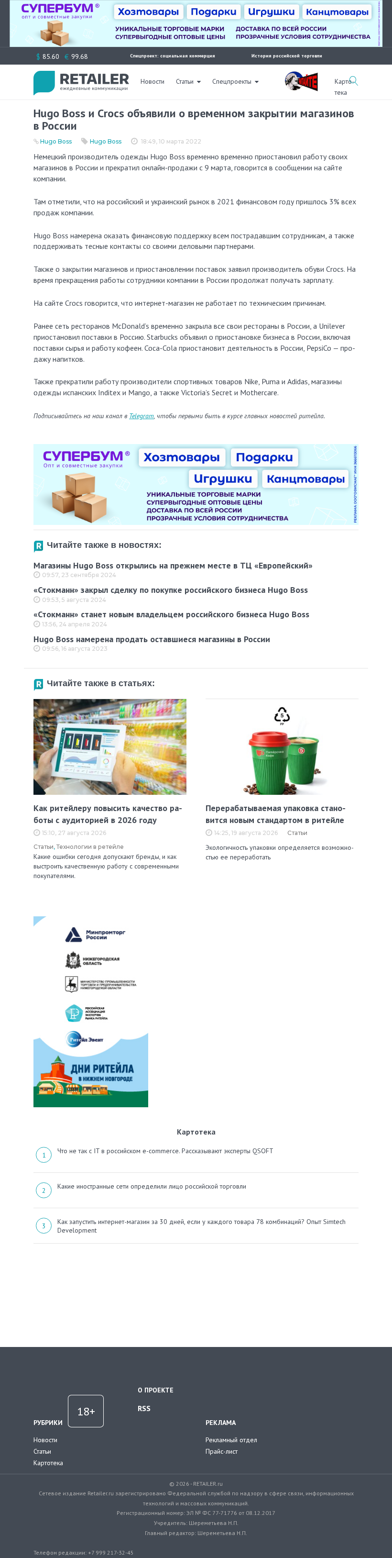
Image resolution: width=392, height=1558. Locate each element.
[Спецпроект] (301, 76)
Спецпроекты (231, 81)
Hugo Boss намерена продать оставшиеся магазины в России (151, 639)
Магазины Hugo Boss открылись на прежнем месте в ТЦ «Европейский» (173, 565)
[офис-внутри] (196, 448)
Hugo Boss (56, 141)
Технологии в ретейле (90, 846)
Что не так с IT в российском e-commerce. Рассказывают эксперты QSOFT (165, 1150)
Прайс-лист (222, 1451)
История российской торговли (286, 56)
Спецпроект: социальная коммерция (172, 56)
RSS (144, 1408)
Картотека (48, 1462)
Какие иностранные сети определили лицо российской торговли (151, 1186)
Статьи (185, 81)
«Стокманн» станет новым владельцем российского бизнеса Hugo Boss (171, 614)
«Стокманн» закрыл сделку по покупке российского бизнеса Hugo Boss (170, 589)
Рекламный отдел (231, 1440)
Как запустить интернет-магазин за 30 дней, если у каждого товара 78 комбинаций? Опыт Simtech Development (201, 1226)
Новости (152, 81)
